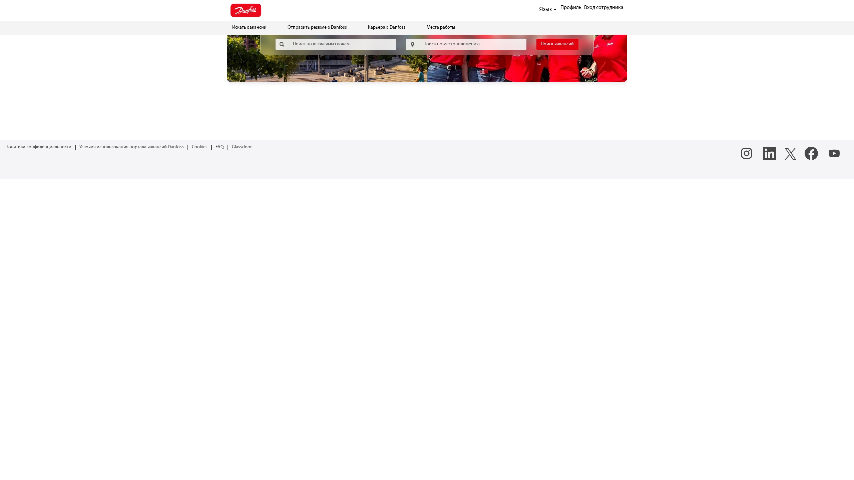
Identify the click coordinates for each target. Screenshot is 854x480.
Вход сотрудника (603, 7)
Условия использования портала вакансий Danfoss (131, 147)
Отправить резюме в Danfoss (317, 27)
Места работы (441, 27)
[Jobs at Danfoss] (246, 10)
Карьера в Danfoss (387, 27)
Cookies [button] (199, 147)
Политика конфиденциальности (38, 147)
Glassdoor (242, 147)
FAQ (220, 147)
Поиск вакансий (557, 44)
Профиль (570, 7)
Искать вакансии (249, 27)
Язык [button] (546, 9)
